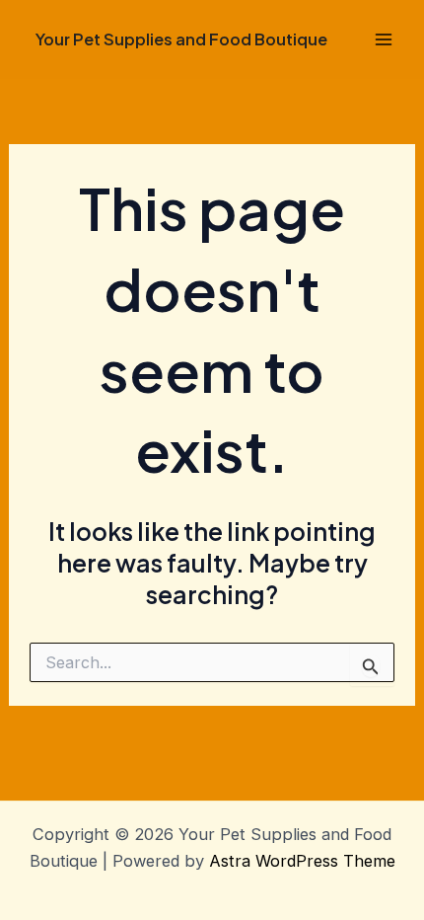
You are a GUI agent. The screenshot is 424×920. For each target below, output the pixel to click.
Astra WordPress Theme (302, 861)
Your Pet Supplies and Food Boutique (181, 39)
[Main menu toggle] (383, 40)
